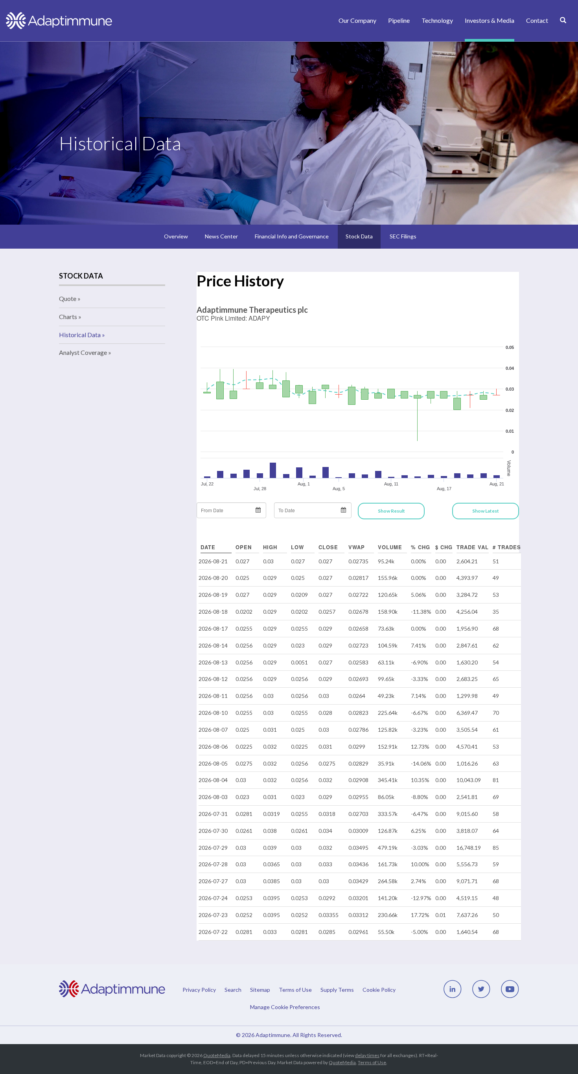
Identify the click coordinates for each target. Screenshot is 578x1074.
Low (297, 547)
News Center (221, 236)
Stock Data (359, 236)
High (270, 547)
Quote (67, 298)
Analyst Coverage (83, 352)
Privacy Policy (199, 990)
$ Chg (444, 547)
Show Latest (485, 511)
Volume (390, 547)
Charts (68, 316)
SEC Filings (403, 236)
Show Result (391, 511)
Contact (537, 20)
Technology (437, 20)
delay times (367, 1055)
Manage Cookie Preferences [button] (285, 1007)
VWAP (356, 547)
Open (244, 547)
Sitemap (260, 990)
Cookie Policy (379, 990)
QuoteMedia (216, 1055)
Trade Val (473, 547)
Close (328, 547)
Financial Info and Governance (292, 236)
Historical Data (80, 334)
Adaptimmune (273, 1035)
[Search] (563, 29)
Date (208, 547)
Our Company (357, 20)
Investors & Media (489, 20)
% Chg (420, 547)
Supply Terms (337, 990)
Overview (176, 236)
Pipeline (399, 20)
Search (233, 990)
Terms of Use (295, 990)
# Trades (507, 547)
